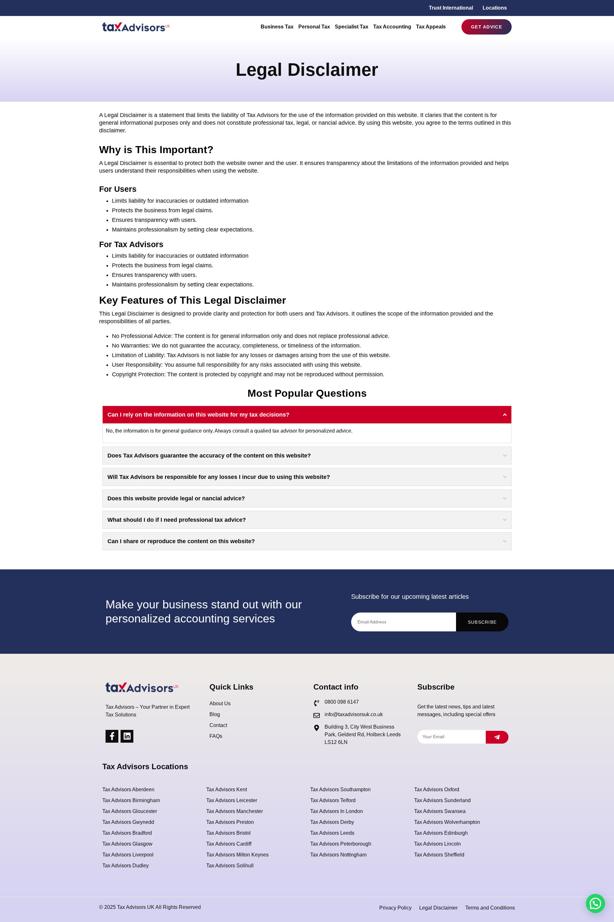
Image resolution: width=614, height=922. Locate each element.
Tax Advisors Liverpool (128, 854)
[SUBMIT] (497, 737)
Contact (218, 725)
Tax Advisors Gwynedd (128, 822)
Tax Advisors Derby (332, 822)
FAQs (215, 736)
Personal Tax (314, 26)
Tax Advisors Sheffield (439, 854)
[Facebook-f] (112, 736)
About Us (220, 703)
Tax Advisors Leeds (332, 833)
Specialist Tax (351, 26)
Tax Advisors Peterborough (340, 844)
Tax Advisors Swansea (440, 811)
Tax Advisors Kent (226, 789)
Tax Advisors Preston (230, 822)
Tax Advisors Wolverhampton (447, 822)
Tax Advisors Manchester (234, 811)
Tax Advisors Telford (333, 800)
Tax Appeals (431, 26)
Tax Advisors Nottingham (338, 854)
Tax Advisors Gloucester (129, 811)
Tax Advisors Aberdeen (128, 789)
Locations (495, 8)
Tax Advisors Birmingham (131, 800)
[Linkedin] (127, 736)
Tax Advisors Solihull (230, 865)
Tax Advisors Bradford (127, 833)
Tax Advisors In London (336, 811)
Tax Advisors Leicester (231, 800)
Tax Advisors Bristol (228, 833)
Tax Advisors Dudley (125, 865)
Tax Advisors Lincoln (437, 844)
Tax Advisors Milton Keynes (237, 854)
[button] (595, 903)
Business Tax (277, 26)
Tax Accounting (392, 26)
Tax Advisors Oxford (436, 789)
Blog (214, 714)
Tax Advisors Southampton (340, 789)
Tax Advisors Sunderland (442, 800)
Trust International (451, 8)
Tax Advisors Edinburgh (441, 833)
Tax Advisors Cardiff (228, 844)
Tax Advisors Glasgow (127, 844)
